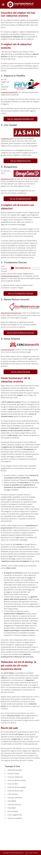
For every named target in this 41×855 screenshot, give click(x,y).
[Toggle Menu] (3, 4)
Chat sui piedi (13, 811)
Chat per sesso (13, 774)
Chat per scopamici (15, 818)
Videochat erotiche (15, 770)
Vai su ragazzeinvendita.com (20, 119)
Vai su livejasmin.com (20, 161)
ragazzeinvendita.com (9, 92)
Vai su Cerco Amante (20, 372)
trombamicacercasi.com (10, 276)
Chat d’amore (13, 794)
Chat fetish (12, 808)
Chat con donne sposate (17, 787)
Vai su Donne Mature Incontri (20, 332)
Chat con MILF (13, 784)
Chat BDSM (12, 801)
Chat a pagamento (15, 815)
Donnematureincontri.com (11, 313)
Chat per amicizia (14, 804)
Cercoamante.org (7, 350)
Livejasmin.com (7, 139)
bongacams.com (7, 179)
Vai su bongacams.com (20, 198)
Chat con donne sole (15, 791)
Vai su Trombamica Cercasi (20, 293)
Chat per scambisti (15, 798)
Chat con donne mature (17, 780)
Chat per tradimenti (15, 777)
